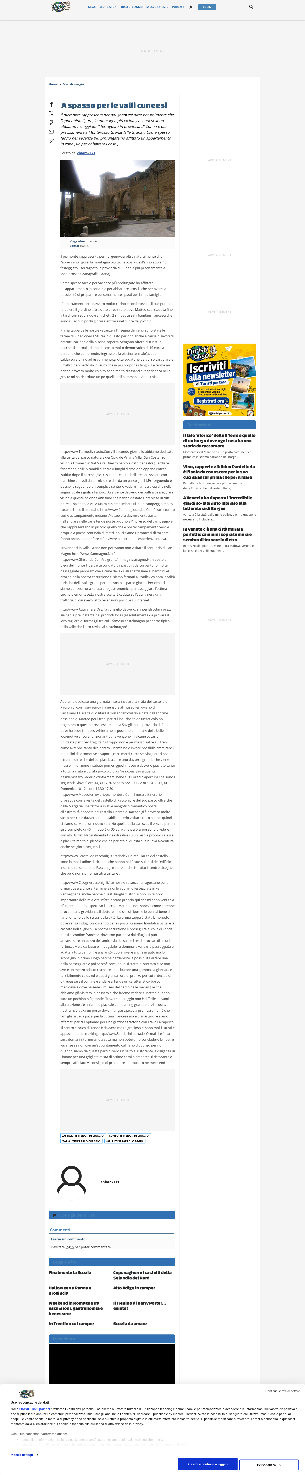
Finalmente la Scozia (70, 1272)
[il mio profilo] (191, 7)
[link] (51, 139)
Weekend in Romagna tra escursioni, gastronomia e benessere (76, 1308)
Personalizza (266, 1464)
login (70, 1247)
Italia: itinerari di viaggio (81, 1141)
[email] (51, 130)
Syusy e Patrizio (157, 7)
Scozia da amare (130, 1323)
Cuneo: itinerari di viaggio (129, 1135)
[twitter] (51, 112)
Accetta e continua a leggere (207, 1464)
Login (207, 7)
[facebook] (51, 103)
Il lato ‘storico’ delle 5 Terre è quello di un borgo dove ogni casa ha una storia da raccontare (219, 440)
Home (53, 84)
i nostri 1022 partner (35, 1409)
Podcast (178, 7)
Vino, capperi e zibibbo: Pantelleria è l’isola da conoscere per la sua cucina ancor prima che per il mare (219, 472)
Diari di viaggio (132, 7)
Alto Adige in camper (134, 1287)
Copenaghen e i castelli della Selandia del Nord (142, 1275)
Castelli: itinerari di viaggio (83, 1135)
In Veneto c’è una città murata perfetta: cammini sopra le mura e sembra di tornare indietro (217, 534)
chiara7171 (86, 153)
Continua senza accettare (282, 1391)
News (92, 7)
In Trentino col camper (71, 1323)
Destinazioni (108, 7)
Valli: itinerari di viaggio (125, 1141)
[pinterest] (51, 121)
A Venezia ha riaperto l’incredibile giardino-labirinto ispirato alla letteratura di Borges (217, 503)
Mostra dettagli (22, 1455)
